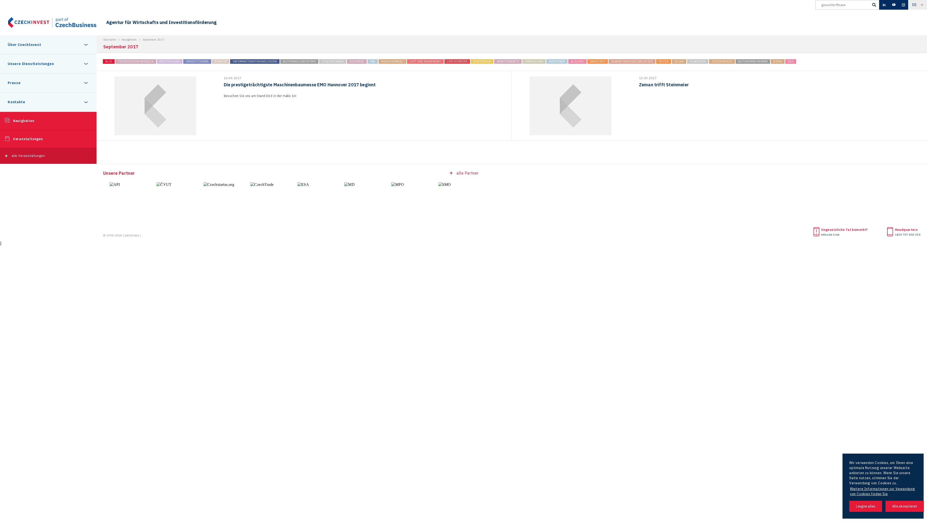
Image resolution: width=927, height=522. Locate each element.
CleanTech (698, 61)
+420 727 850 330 (907, 234)
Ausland (577, 61)
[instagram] (903, 5)
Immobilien (534, 61)
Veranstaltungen (28, 139)
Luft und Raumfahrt (425, 61)
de (914, 4)
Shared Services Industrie (632, 61)
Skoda (663, 61)
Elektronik (482, 61)
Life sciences (457, 61)
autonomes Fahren (752, 61)
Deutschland (170, 61)
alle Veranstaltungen (28, 156)
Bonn (777, 61)
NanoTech (597, 61)
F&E (372, 61)
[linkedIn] (884, 5)
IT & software (333, 61)
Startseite (109, 39)
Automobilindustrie (299, 61)
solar (679, 61)
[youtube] (894, 5)
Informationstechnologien (255, 61)
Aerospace (557, 61)
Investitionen (197, 61)
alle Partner (467, 173)
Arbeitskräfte (508, 61)
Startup (221, 61)
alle (108, 61)
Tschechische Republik (136, 61)
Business (357, 61)
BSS (791, 61)
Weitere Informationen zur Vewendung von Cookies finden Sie (882, 491)
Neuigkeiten (24, 121)
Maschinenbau (392, 61)
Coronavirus (722, 61)
